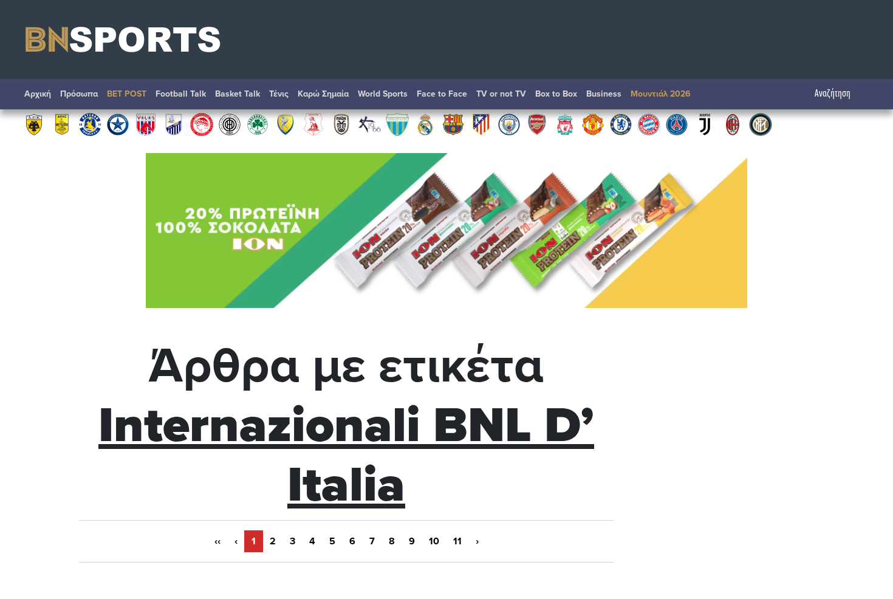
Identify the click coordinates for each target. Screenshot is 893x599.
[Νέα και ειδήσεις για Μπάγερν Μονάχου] (648, 124)
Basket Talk (237, 94)
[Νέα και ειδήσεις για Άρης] (62, 124)
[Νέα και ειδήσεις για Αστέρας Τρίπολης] (89, 124)
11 (457, 541)
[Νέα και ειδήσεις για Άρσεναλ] (537, 124)
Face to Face (442, 94)
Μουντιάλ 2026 (661, 94)
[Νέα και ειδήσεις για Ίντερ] (760, 124)
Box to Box (556, 94)
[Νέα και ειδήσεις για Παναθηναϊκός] (257, 124)
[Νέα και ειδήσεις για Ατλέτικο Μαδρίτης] (481, 124)
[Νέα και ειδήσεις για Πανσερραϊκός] (313, 124)
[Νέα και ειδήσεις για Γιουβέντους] (704, 124)
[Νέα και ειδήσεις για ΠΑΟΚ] (341, 124)
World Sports (383, 94)
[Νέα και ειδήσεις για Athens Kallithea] (369, 124)
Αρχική (37, 94)
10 (434, 541)
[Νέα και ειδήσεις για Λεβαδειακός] (397, 124)
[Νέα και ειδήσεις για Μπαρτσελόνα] (453, 124)
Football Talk (181, 94)
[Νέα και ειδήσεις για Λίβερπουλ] (565, 124)
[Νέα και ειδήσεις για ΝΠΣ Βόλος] (145, 124)
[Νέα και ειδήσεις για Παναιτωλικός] (285, 124)
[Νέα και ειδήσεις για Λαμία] (173, 124)
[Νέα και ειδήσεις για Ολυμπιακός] (201, 124)
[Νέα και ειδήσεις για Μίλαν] (732, 124)
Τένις (279, 94)
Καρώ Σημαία (323, 94)
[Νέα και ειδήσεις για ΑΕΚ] (34, 124)
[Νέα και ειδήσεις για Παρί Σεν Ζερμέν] (676, 124)
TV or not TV (501, 94)
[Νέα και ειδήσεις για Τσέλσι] (620, 124)
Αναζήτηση (832, 94)
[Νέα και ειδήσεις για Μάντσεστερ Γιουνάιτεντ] (592, 124)
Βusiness (603, 94)
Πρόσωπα (79, 94)
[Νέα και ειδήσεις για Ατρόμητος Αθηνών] (117, 124)
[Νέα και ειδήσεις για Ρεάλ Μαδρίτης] (425, 124)
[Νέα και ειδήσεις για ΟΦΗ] (229, 124)
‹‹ (217, 541)
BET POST (126, 94)
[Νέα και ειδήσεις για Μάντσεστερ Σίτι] (509, 124)
